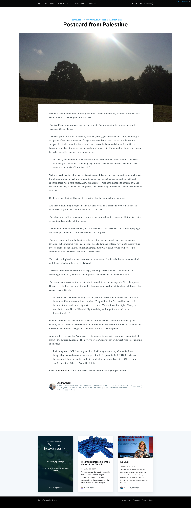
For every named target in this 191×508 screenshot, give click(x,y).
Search (70, 4)
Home (45, 4)
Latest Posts (126, 500)
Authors (60, 4)
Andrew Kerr (116, 20)
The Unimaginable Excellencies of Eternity (55, 469)
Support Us (79, 4)
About (52, 4)
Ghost (151, 500)
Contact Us (91, 4)
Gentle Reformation (45, 500)
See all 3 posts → (56, 488)
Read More (136, 386)
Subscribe (149, 3)
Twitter (144, 500)
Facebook (136, 500)
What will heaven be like (98, 20)
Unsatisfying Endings (55, 462)
